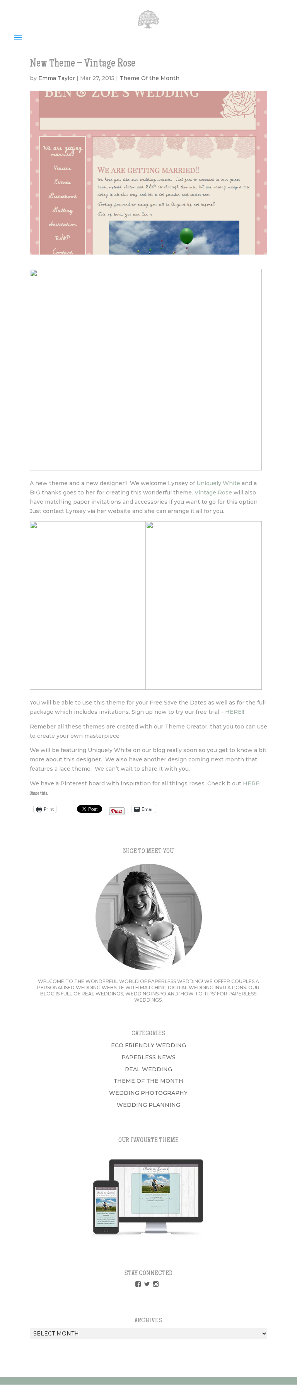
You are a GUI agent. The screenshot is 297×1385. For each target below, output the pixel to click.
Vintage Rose (213, 492)
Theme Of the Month (149, 78)
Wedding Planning (148, 1104)
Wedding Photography (148, 1092)
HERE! (252, 783)
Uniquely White (218, 483)
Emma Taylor (56, 78)
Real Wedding (148, 1069)
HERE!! (235, 711)
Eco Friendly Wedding (148, 1045)
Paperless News (148, 1057)
